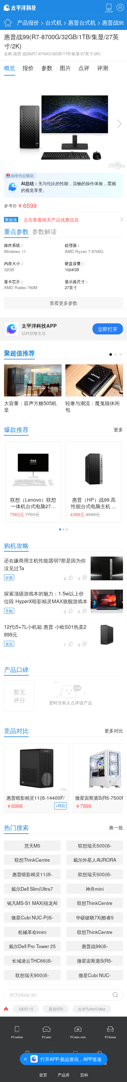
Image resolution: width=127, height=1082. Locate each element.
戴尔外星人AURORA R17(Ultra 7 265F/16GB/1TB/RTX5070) (96, 860)
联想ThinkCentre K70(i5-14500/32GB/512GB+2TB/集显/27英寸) (96, 903)
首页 (43, 1075)
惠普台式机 (82, 22)
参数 (46, 68)
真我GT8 (56, 1008)
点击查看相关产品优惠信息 (51, 219)
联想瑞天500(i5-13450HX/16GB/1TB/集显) (95, 846)
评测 (102, 68)
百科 (84, 1075)
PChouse (110, 1037)
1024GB (72, 269)
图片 (65, 68)
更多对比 (113, 730)
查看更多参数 (63, 302)
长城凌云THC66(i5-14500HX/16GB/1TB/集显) (32, 961)
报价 (28, 68)
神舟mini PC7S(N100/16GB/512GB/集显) (96, 889)
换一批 (116, 827)
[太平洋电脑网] (28, 7)
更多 (118, 429)
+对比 (60, 805)
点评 (83, 68)
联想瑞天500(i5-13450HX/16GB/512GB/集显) (95, 875)
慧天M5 (32, 845)
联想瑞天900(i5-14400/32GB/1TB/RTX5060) (33, 976)
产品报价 (28, 22)
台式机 (53, 22)
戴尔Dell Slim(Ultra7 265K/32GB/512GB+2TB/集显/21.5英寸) (33, 889)
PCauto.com (78, 1037)
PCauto (46, 1037)
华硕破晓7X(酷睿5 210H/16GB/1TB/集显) (94, 918)
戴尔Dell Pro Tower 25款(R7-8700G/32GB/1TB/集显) (32, 947)
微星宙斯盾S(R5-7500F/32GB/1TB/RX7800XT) (96, 961)
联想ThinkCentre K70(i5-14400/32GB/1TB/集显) (94, 932)
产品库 (64, 1075)
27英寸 (71, 287)
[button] (110, 354)
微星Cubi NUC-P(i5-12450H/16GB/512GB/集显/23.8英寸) (32, 918)
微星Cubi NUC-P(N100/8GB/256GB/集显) (94, 976)
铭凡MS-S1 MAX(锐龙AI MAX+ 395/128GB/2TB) (32, 903)
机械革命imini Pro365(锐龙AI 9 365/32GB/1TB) (32, 932)
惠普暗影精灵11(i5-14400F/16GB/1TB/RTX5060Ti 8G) (35, 798)
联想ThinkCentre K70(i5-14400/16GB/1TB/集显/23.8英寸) (32, 860)
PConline (17, 1037)
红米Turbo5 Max (91, 1008)
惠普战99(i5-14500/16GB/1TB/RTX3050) (96, 947)
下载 (108, 8)
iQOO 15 (26, 1008)
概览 (9, 68)
